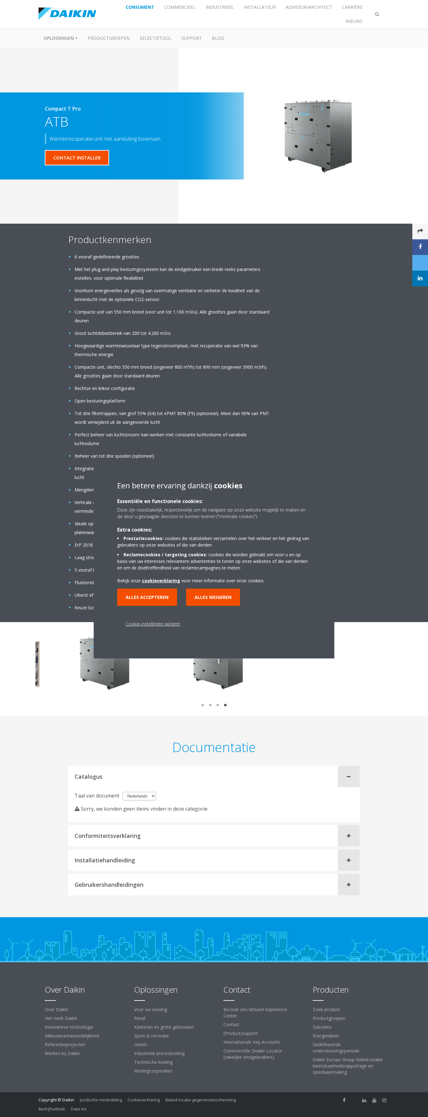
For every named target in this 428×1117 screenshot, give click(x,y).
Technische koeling (153, 1062)
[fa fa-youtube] (374, 1100)
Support (191, 38)
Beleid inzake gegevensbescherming (200, 1100)
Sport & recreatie (151, 1036)
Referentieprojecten (65, 1044)
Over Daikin (56, 1009)
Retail (139, 1018)
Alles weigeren (213, 597)
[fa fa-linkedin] (364, 1100)
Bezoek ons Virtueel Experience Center (255, 1012)
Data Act (78, 1109)
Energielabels (326, 1036)
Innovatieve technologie (69, 1027)
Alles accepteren (147, 597)
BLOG (218, 38)
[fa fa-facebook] (344, 1100)
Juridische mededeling (101, 1100)
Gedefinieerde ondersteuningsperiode (336, 1048)
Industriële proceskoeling (159, 1053)
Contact (231, 1024)
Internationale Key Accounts (251, 1042)
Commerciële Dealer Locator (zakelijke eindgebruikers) (252, 1054)
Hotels (140, 1044)
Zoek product (326, 1009)
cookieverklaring (161, 581)
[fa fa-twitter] (354, 1100)
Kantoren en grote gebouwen (164, 1027)
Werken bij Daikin (62, 1053)
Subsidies (322, 1027)
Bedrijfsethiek (52, 1109)
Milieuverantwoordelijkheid (72, 1036)
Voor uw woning (150, 1009)
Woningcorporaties (153, 1071)
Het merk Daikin (61, 1018)
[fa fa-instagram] (384, 1100)
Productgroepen (109, 38)
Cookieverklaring (144, 1100)
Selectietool (155, 38)
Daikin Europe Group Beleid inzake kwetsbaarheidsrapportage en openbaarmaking (348, 1066)
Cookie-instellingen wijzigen (153, 624)
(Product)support (240, 1033)
